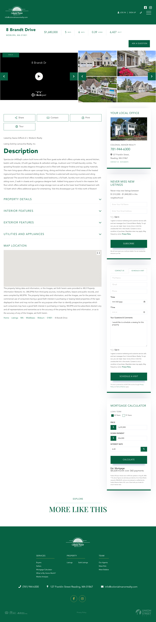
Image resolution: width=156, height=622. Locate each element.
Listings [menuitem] (70, 563)
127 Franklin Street (71, 587)
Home (6, 318)
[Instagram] (82, 598)
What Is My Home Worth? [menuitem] (46, 573)
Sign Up (132, 13)
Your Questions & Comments (121, 318)
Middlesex (30, 318)
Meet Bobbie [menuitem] (104, 570)
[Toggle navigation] (148, 12)
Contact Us (115, 162)
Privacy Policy (126, 234)
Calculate (129, 460)
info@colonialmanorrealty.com (121, 587)
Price (113, 422)
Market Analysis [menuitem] (42, 577)
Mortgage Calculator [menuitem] (44, 570)
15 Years (128, 415)
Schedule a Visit (138, 271)
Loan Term (116, 412)
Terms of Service (120, 387)
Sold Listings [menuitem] (83, 563)
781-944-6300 (120, 149)
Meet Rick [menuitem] (102, 566)
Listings (14, 318)
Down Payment (117, 433)
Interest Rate (117, 444)
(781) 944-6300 (141, 13)
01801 (49, 318)
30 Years (117, 415)
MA (22, 318)
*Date (113, 297)
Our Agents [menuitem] (103, 563)
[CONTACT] (139, 43)
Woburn (40, 318)
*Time (113, 307)
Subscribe (128, 244)
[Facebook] (73, 598)
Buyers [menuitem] (38, 563)
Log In (123, 13)
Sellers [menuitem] (38, 566)
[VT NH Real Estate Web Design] (143, 612)
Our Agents (124, 162)
